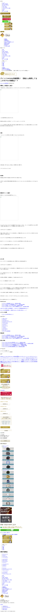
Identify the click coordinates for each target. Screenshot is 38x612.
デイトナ (4, 326)
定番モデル (10, 361)
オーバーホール (28, 356)
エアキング (4, 319)
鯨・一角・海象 (5, 11)
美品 (31, 361)
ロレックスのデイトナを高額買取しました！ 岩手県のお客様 (13, 304)
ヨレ (17, 359)
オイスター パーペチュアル (7, 321)
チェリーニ (4, 567)
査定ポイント (19, 361)
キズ (31, 356)
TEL (3, 62)
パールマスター (5, 571)
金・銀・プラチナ (5, 52)
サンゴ (3, 50)
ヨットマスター (14, 359)
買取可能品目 (6, 40)
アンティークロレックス (6, 573)
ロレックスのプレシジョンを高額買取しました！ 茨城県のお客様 (14, 344)
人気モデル (33, 359)
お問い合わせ (4, 609)
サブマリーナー (5, 322)
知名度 (26, 361)
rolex (17, 356)
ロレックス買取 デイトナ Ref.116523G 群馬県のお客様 (12, 305)
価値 (3, 361)
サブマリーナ (4, 556)
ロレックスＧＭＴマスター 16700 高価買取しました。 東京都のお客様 (15, 306)
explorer (6, 356)
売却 (6, 361)
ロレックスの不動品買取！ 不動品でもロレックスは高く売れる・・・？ (13, 310)
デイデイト (4, 324)
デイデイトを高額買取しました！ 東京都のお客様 (11, 303)
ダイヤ (3, 9)
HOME (5, 38)
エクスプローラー (5, 320)
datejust (1, 356)
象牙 (3, 49)
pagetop (1, 604)
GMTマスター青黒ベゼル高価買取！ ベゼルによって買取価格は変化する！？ (14, 308)
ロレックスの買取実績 (6, 69)
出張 (3, 64)
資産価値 (35, 361)
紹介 (27, 361)
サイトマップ (4, 608)
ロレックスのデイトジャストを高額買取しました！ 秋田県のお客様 (14, 345)
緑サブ (29, 361)
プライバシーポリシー (6, 607)
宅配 (3, 63)
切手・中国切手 (5, 51)
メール (3, 61)
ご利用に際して (5, 606)
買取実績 (6, 39)
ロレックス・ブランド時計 (7, 579)
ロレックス (4, 53)
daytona (4, 356)
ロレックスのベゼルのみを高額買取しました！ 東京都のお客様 (13, 342)
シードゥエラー (5, 323)
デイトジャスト (5, 325)
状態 (22, 361)
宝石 (3, 10)
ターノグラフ (4, 572)
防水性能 (3, 362)
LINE (3, 65)
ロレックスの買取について (9, 41)
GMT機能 (14, 356)
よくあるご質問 (5, 593)
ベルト (10, 359)
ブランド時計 (4, 7)
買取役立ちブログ (5, 68)
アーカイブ (2, 350)
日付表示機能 (14, 361)
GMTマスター (4, 318)
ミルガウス (4, 327)
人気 (30, 359)
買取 (33, 361)
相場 (24, 361)
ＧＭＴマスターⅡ (8, 362)
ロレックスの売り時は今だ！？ (7, 314)
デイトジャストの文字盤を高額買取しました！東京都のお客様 (13, 346)
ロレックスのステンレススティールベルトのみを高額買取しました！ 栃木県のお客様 (17, 343)
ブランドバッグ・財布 (6, 8)
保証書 (5, 361)
